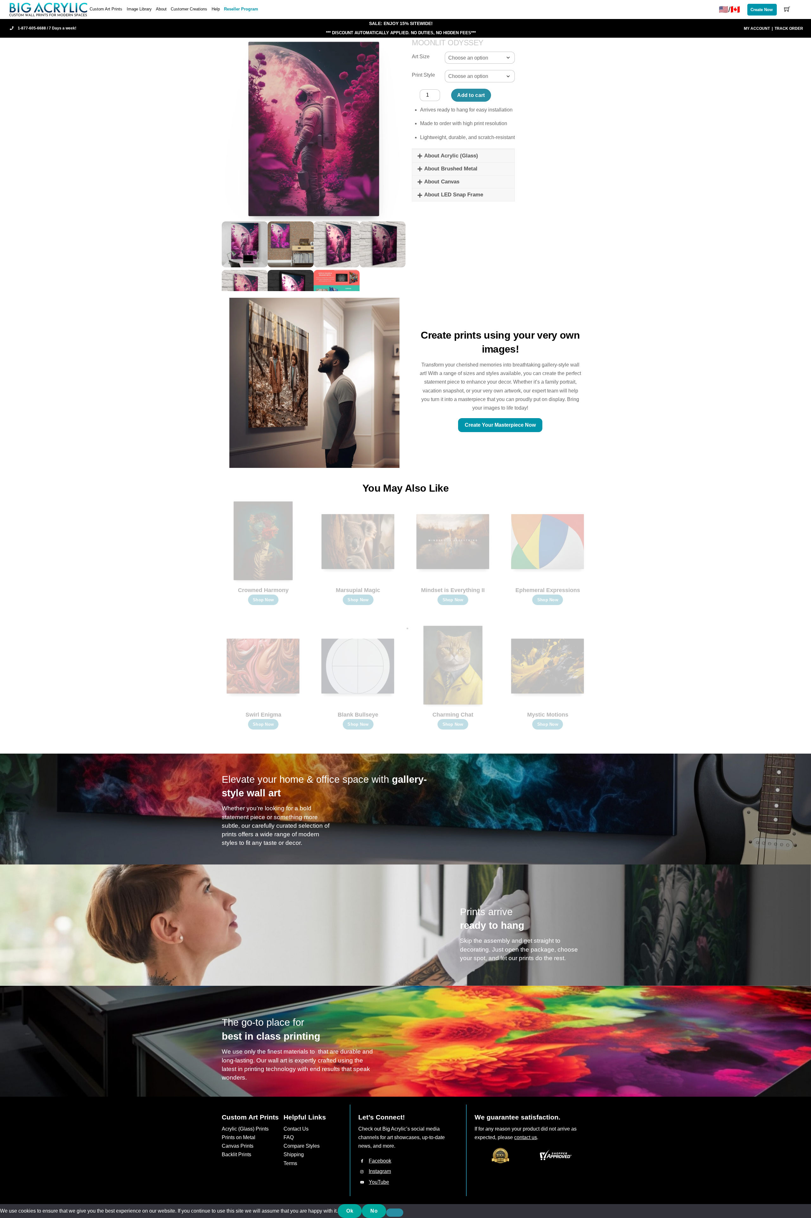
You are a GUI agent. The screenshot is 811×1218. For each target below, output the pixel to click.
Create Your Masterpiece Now (500, 425)
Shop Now (263, 599)
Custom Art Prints (106, 9)
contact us (525, 1137)
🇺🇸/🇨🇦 (729, 9)
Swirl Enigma (263, 714)
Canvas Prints (237, 1146)
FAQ (289, 1137)
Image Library (139, 9)
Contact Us (296, 1129)
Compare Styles (302, 1146)
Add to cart (471, 95)
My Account (757, 28)
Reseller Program (241, 9)
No (374, 1211)
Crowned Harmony (263, 590)
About (161, 9)
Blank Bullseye (358, 714)
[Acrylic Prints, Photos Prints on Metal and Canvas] (48, 9)
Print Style (423, 75)
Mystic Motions (547, 714)
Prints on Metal (238, 1137)
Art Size (421, 56)
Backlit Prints (236, 1154)
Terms (290, 1163)
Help (216, 9)
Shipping (294, 1154)
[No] (394, 1212)
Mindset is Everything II (453, 590)
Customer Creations (189, 9)
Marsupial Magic (358, 590)
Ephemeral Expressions (547, 590)
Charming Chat (452, 714)
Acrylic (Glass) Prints (245, 1129)
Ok (349, 1211)
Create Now (761, 9)
